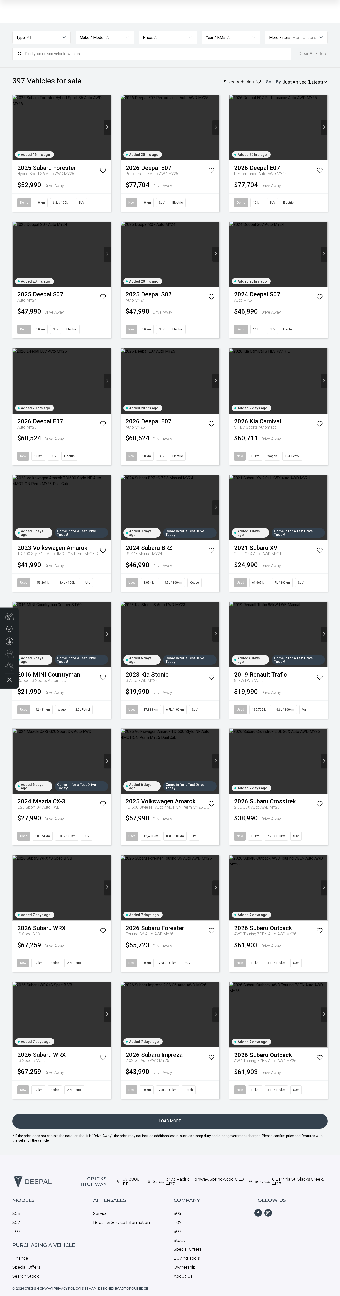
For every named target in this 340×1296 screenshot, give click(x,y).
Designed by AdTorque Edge (123, 1288)
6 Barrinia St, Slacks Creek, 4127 (298, 1181)
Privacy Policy (67, 1288)
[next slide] (107, 127)
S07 (16, 1222)
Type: (21, 37)
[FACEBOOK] (258, 1213)
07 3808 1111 (131, 1181)
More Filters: (280, 37)
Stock (179, 1240)
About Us (183, 1276)
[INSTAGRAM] (268, 1213)
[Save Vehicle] (103, 171)
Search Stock (25, 1276)
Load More (170, 1121)
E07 (16, 1231)
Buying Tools (187, 1258)
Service (100, 1213)
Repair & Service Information (121, 1222)
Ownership (185, 1267)
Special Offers (26, 1267)
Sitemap (89, 1288)
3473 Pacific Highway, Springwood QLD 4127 (205, 1181)
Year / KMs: (216, 37)
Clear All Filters (313, 53)
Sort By (273, 81)
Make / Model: (92, 37)
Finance (20, 1258)
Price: (148, 37)
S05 (16, 1213)
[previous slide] (16, 127)
